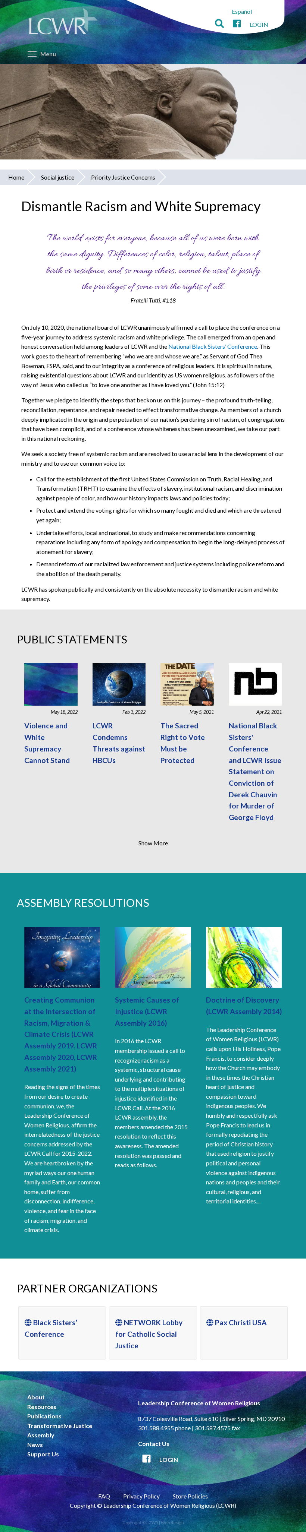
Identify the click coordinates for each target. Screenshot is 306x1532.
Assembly (40, 1434)
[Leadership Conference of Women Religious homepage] (63, 22)
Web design (172, 1522)
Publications (44, 1415)
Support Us (43, 1453)
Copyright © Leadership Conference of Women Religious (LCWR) (153, 1505)
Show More (153, 842)
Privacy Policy (141, 1496)
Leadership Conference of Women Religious (199, 1402)
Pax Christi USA (240, 1322)
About (36, 1396)
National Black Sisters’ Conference (212, 346)
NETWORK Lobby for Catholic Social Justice (148, 1333)
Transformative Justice (59, 1425)
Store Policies (190, 1496)
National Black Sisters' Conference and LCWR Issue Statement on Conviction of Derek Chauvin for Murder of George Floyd (255, 771)
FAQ (104, 1496)
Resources (41, 1406)
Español (242, 11)
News (35, 1444)
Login (259, 24)
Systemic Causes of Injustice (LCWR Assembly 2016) (147, 1011)
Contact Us (153, 1443)
